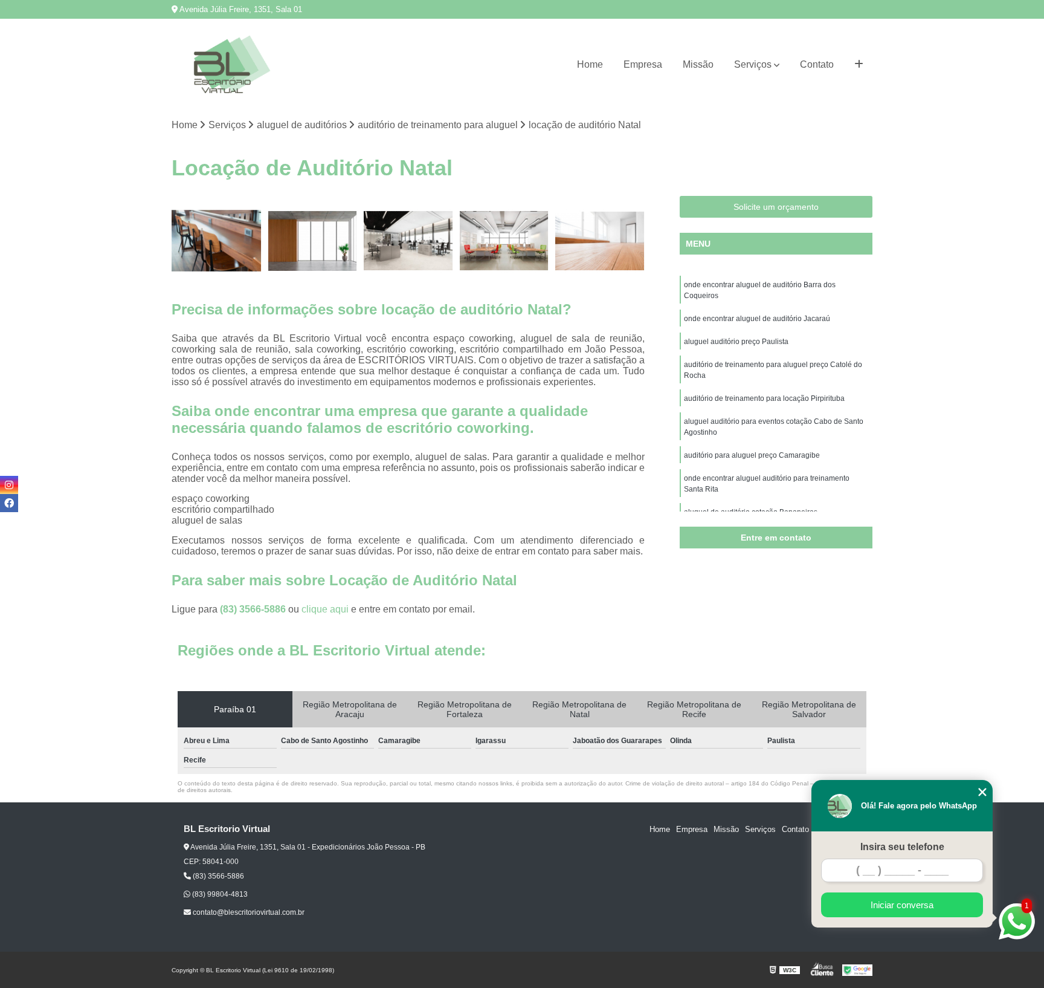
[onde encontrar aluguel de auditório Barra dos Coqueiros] (600, 241)
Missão (698, 64)
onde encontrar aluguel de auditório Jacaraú (757, 318)
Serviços (753, 64)
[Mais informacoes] (858, 65)
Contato (817, 64)
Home (590, 64)
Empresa (643, 64)
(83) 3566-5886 (254, 609)
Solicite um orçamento (776, 207)
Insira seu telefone (902, 847)
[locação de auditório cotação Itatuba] (504, 241)
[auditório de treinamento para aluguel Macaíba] (313, 241)
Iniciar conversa (902, 905)
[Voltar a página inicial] (232, 64)
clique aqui (325, 609)
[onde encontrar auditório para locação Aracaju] (217, 241)
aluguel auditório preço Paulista (736, 341)
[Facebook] (9, 503)
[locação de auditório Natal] (408, 241)
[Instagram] (9, 485)
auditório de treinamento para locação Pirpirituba (764, 398)
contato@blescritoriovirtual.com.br (247, 912)
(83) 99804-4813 (219, 894)
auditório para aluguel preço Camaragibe (752, 455)
